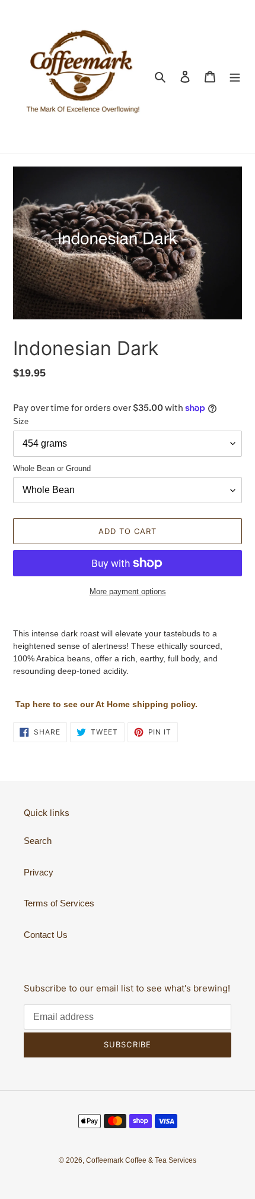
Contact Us (46, 935)
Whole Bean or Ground (52, 468)
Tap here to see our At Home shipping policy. (106, 704)
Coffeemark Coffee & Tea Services (141, 1160)
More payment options (128, 591)
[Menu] (234, 76)
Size (20, 421)
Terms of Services (59, 903)
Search (38, 841)
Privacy (38, 872)
